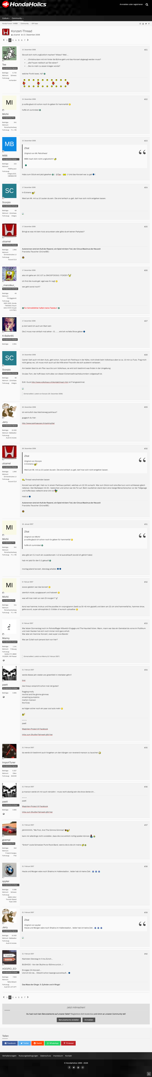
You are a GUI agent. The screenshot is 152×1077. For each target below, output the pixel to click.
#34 (146, 670)
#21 (146, 50)
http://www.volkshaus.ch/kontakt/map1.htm (49, 382)
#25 (146, 227)
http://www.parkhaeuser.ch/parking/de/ (38, 423)
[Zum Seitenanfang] (149, 1074)
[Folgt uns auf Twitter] (146, 24)
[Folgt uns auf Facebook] (149, 24)
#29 (146, 407)
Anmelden (88, 1020)
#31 (146, 524)
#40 (146, 954)
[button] (10, 1043)
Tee (59, 174)
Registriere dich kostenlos (82, 1014)
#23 (146, 141)
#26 (146, 270)
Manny (44, 656)
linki (23, 680)
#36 (146, 787)
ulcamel (16, 35)
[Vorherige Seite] (3, 40)
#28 (146, 355)
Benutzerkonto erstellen (69, 1020)
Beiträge (5, 73)
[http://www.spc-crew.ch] (3, 697)
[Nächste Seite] (27, 40)
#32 (146, 582)
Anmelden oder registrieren (131, 4)
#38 (146, 866)
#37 (146, 825)
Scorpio (45, 394)
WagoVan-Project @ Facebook (35, 729)
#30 (146, 449)
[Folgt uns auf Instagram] (140, 24)
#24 (146, 187)
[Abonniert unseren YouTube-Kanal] (143, 24)
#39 (146, 912)
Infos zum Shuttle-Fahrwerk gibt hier (37, 735)
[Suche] (147, 4)
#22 (146, 99)
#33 (146, 623)
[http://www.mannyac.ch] (3, 660)
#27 (146, 321)
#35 (146, 748)
